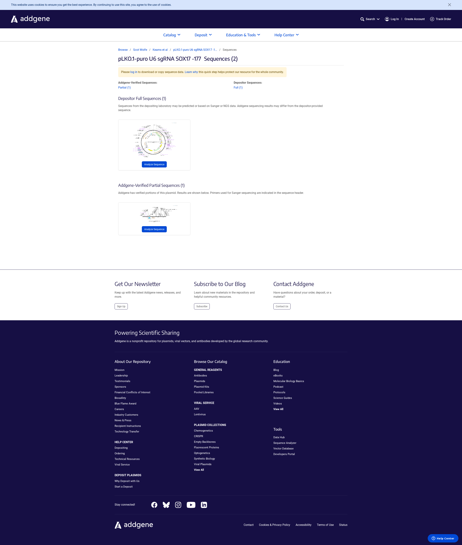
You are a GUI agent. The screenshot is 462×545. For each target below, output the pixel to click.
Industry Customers (126, 414)
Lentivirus (200, 414)
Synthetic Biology (204, 458)
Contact (249, 525)
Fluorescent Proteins (206, 447)
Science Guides (282, 398)
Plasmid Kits (201, 386)
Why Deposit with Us (127, 481)
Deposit (201, 35)
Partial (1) (124, 87)
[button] (370, 19)
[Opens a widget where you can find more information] (443, 538)
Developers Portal (284, 454)
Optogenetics (202, 453)
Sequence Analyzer (284, 443)
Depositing (121, 447)
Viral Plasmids (203, 464)
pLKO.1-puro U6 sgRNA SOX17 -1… (195, 49)
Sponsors (120, 386)
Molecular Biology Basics (288, 381)
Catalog (169, 35)
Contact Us (282, 306)
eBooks (278, 375)
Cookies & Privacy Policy (274, 525)
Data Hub (279, 437)
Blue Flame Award (125, 403)
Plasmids (199, 381)
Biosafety (120, 398)
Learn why (191, 72)
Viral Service (122, 464)
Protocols (279, 392)
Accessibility (303, 525)
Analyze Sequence (154, 164)
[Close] (448, 4)
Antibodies (200, 375)
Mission (119, 370)
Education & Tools (241, 35)
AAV (196, 408)
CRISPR (198, 436)
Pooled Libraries (204, 392)
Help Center (284, 35)
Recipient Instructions (128, 426)
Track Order (443, 19)
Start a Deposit (124, 486)
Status (343, 525)
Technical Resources (127, 459)
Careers (119, 409)
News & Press (123, 420)
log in (133, 72)
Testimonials (122, 381)
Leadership (121, 375)
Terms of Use (325, 525)
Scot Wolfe (140, 49)
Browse (123, 49)
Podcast (278, 386)
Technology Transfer (127, 431)
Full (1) (238, 87)
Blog (276, 370)
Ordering (120, 453)
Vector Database (283, 448)
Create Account (415, 19)
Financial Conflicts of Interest (132, 392)
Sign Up (121, 306)
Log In (395, 19)
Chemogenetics (203, 430)
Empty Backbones (205, 441)
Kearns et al (160, 49)
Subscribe (201, 306)
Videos (277, 403)
